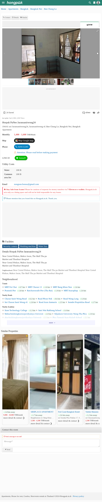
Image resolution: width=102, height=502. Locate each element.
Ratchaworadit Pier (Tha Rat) (39, 290)
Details (16, 17)
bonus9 (22, 158)
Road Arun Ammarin (47, 302)
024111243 (23, 147)
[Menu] (3, 3)
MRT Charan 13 (34, 287)
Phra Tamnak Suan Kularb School (67, 317)
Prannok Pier (10, 290)
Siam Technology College (15, 310)
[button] (98, 31)
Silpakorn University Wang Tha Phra (70, 314)
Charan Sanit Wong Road (15, 299)
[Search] (90, 3)
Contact (7, 17)
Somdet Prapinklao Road (78, 302)
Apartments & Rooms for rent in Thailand (15, 3)
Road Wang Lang (70, 299)
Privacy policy (78, 496)
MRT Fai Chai (10, 287)
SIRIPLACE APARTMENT (42, 412)
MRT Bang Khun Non (62, 287)
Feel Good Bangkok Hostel (69, 412)
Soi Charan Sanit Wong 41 (16, 302)
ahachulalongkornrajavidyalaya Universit (22, 317)
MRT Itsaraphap (70, 290)
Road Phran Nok (44, 299)
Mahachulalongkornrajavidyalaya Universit (23, 314)
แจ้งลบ (87, 112)
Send (8, 449)
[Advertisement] (51, 99)
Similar (24, 17)
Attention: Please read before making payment (37, 152)
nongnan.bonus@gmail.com (26, 184)
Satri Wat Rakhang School (49, 310)
